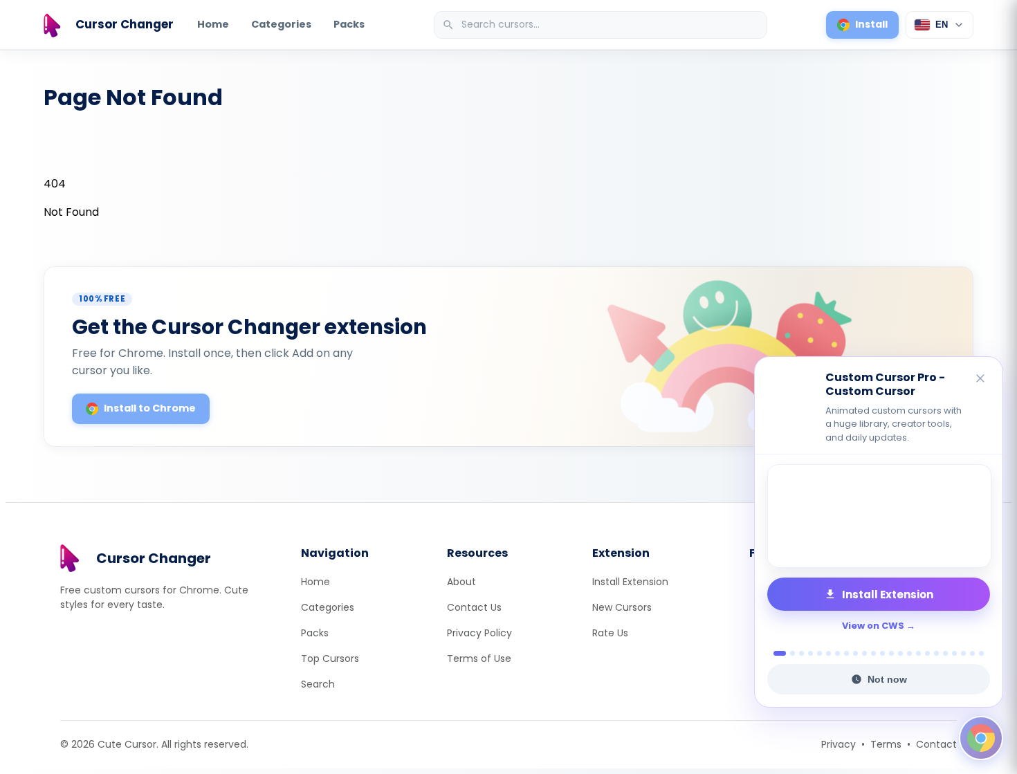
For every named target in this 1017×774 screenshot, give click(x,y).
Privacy (838, 744)
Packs (349, 24)
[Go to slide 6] (828, 653)
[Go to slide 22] (972, 653)
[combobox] (601, 25)
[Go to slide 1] (775, 653)
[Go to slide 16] (918, 653)
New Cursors (622, 607)
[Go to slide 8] (846, 653)
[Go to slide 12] (882, 653)
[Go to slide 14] (900, 653)
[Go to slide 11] (873, 653)
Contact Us (474, 607)
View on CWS (873, 625)
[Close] (981, 379)
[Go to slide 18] (936, 653)
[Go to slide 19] (945, 653)
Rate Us (610, 633)
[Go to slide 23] (981, 653)
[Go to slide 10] (864, 653)
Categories (281, 24)
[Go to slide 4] (810, 653)
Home (213, 24)
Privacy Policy (479, 633)
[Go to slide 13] (891, 653)
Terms (885, 744)
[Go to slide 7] (837, 653)
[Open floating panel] (981, 738)
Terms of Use (479, 658)
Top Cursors (330, 658)
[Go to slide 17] (927, 653)
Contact (936, 744)
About (461, 582)
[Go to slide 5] (819, 653)
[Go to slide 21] (963, 653)
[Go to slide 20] (954, 653)
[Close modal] (664, 298)
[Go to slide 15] (909, 653)
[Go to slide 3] (801, 653)
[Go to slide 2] (788, 653)
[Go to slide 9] (855, 653)
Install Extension (630, 582)
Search (318, 684)
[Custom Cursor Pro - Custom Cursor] (878, 516)
